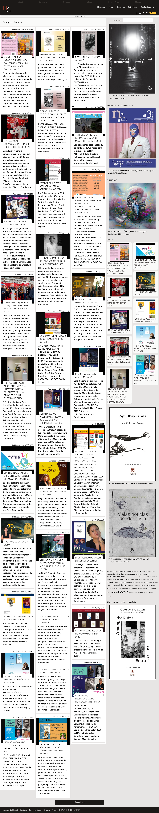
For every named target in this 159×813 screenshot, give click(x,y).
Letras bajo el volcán (113, 585)
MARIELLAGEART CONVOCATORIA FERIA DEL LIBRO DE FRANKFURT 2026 (118, 302)
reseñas (140, 593)
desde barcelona (140, 577)
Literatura (101, 7)
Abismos (109, 571)
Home (76, 16)
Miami (148, 585)
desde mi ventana (151, 577)
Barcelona (116, 574)
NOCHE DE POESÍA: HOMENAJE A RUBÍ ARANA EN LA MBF (145, 348)
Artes (111, 7)
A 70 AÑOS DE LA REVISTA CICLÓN (145, 293)
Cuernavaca (132, 577)
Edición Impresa (147, 7)
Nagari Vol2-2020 (126, 588)
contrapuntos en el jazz (115, 577)
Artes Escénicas (135, 571)
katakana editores (138, 582)
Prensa (54, 810)
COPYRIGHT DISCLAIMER (69, 810)
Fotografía (117, 582)
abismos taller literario (119, 571)
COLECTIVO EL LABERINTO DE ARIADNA (137, 574)
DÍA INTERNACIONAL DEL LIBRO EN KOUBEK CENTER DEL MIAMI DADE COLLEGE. (145, 264)
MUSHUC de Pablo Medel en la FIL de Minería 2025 (145, 320)
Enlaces (139, 579)
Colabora (23, 810)
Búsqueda (117, 20)
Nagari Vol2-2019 (116, 588)
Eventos (47, 810)
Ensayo (145, 579)
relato (131, 593)
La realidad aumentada (151, 582)
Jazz (130, 582)
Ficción (110, 582)
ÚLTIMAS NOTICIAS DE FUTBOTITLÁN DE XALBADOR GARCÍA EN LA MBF (145, 379)
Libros (122, 585)
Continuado (24, 106)
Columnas (121, 7)
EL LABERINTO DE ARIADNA (128, 579)
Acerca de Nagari (10, 810)
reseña (135, 593)
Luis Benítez (137, 585)
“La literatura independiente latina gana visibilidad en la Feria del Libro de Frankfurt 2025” (119, 361)
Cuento (126, 577)
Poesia (123, 592)
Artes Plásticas (146, 571)
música (109, 588)
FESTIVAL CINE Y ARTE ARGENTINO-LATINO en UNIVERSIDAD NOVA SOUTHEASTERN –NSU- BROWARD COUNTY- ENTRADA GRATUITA (117, 395)
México (143, 585)
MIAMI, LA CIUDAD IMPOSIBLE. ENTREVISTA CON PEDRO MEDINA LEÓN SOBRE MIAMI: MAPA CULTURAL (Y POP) (118, 268)
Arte (127, 571)
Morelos (153, 585)
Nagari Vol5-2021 (145, 588)
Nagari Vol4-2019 (136, 588)
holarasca (124, 582)
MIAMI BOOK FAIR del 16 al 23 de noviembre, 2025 (118, 331)
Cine (122, 574)
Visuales (146, 592)
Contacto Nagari (35, 810)
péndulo (114, 592)
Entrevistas (132, 7)
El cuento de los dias (113, 579)
